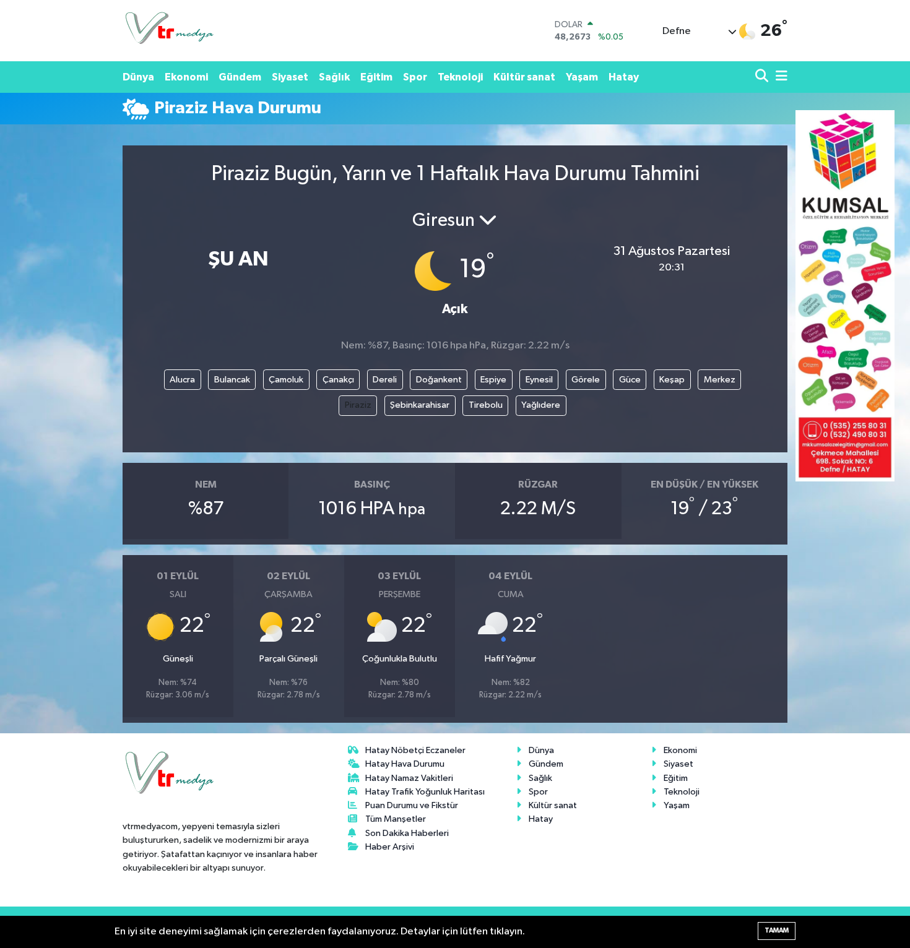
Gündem (240, 77)
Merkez (719, 379)
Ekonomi (186, 77)
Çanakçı (338, 379)
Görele (585, 379)
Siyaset (290, 77)
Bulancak (232, 379)
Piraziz (358, 405)
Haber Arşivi (389, 846)
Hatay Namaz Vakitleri (409, 778)
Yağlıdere (540, 405)
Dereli (385, 379)
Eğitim (376, 77)
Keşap (672, 379)
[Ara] (763, 77)
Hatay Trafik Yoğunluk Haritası (425, 791)
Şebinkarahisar (419, 405)
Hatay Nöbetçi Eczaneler (415, 750)
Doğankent (439, 379)
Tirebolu (486, 405)
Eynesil (539, 379)
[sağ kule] (845, 295)
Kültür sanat (524, 77)
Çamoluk (286, 379)
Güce (630, 379)
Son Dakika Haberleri (407, 833)
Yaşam (582, 77)
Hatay (624, 77)
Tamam (777, 930)
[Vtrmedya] (169, 30)
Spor (415, 77)
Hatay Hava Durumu (404, 764)
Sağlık (334, 77)
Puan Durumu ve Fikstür (411, 805)
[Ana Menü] (779, 77)
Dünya (138, 77)
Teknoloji (460, 77)
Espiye (493, 379)
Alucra (182, 379)
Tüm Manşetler (395, 819)
